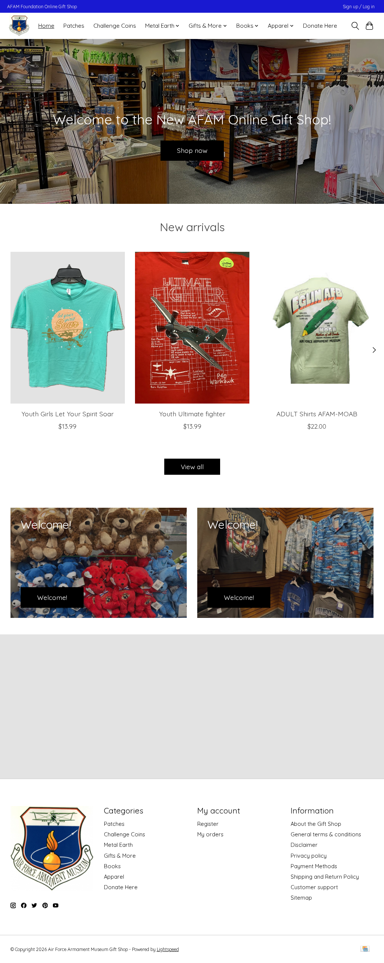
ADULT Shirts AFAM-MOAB (316, 414)
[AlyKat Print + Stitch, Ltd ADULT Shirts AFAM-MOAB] (317, 328)
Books (112, 866)
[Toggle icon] (355, 26)
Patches (73, 25)
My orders (210, 834)
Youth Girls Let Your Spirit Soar (67, 414)
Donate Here (320, 25)
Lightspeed (168, 949)
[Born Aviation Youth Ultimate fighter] (192, 328)
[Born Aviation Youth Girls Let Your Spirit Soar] (67, 328)
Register (208, 823)
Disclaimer (304, 844)
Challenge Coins (114, 25)
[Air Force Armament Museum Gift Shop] (19, 25)
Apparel (114, 876)
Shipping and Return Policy (325, 876)
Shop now (192, 150)
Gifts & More (120, 855)
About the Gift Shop (316, 823)
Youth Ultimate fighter (192, 414)
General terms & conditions (326, 834)
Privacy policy (309, 855)
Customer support (314, 887)
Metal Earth (118, 844)
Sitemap (301, 897)
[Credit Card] (365, 949)
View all (192, 466)
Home (46, 25)
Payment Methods (314, 866)
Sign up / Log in (359, 6)
